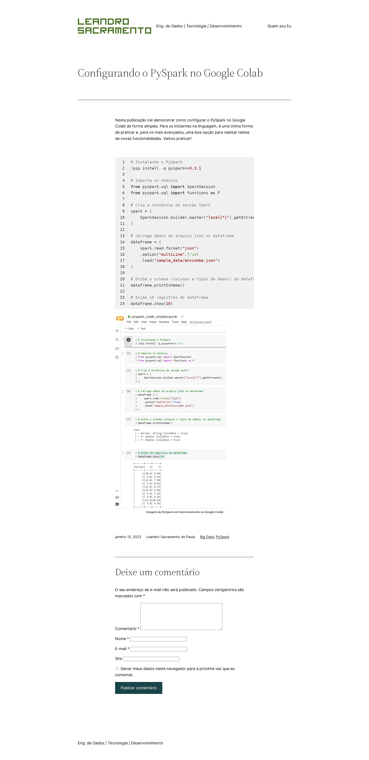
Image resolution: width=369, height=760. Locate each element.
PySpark (222, 537)
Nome (122, 638)
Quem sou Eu (279, 26)
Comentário (127, 628)
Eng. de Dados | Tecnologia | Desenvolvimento (199, 26)
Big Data (207, 537)
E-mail (122, 648)
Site (118, 658)
